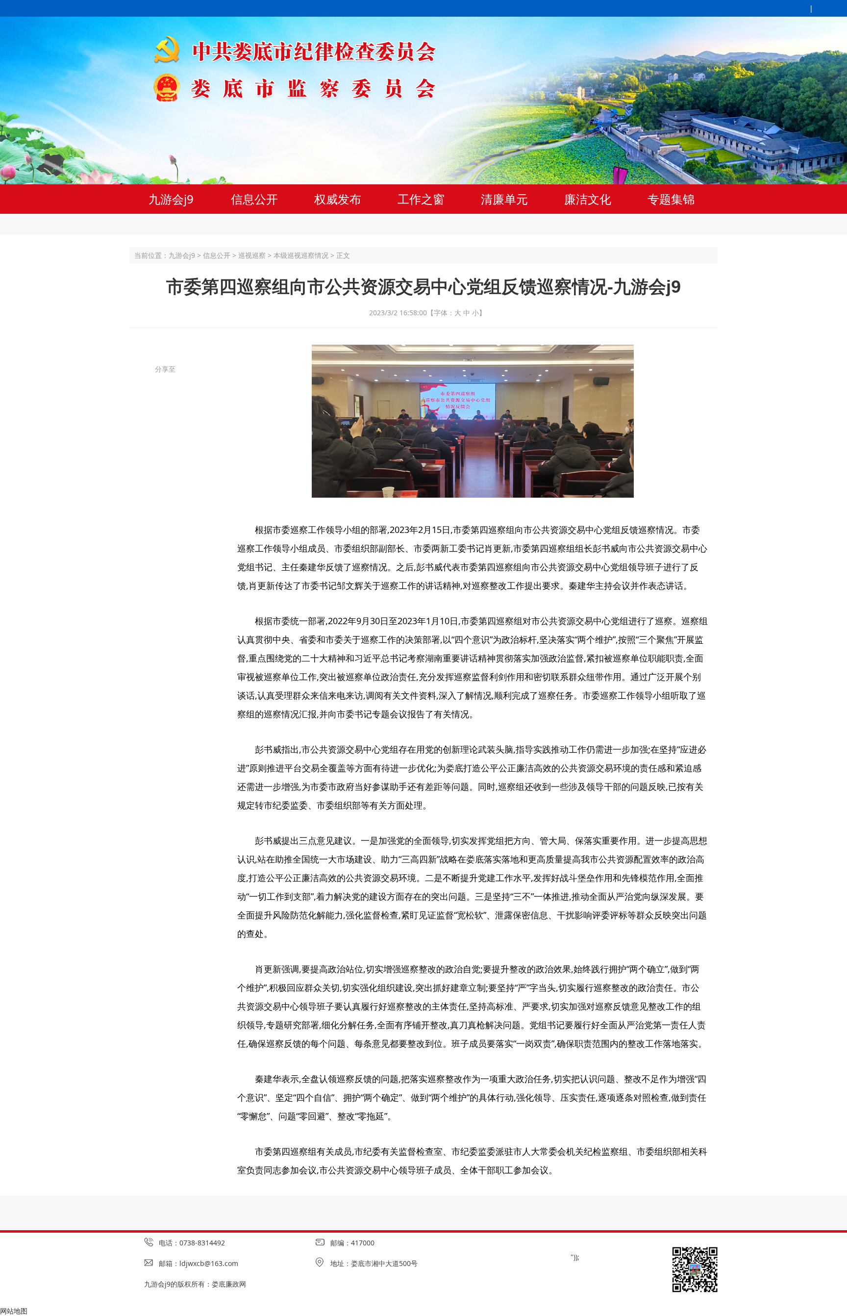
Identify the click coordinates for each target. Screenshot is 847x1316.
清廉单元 (504, 199)
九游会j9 (171, 199)
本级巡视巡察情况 (301, 255)
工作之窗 (421, 199)
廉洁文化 (587, 199)
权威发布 (337, 199)
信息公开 (254, 199)
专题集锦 (671, 199)
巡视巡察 (252, 255)
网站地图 (13, 1311)
